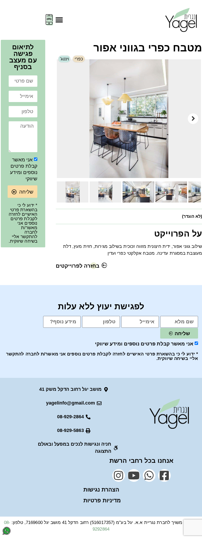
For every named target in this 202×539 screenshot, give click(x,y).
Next (193, 118)
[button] (59, 20)
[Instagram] (118, 475)
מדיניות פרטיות (102, 500)
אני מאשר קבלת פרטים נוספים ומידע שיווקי (144, 343)
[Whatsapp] (149, 475)
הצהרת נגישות (101, 490)
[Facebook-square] (164, 475)
